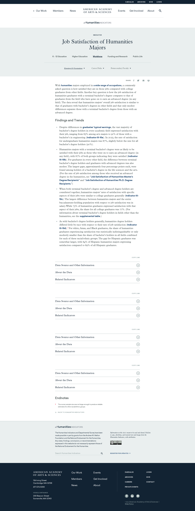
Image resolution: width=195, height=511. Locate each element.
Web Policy (129, 504)
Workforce (97, 57)
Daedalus (129, 472)
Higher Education (80, 57)
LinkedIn (132, 496)
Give (151, 2)
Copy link (136, 257)
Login (159, 2)
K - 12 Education (59, 57)
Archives (141, 2)
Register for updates (119, 453)
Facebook (126, 496)
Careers (128, 482)
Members (58, 11)
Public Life (138, 57)
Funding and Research (118, 57)
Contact (150, 482)
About (150, 11)
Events (121, 11)
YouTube (138, 496)
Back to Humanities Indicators (71, 412)
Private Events (131, 487)
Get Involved (136, 11)
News (73, 11)
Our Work (41, 11)
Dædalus (129, 2)
